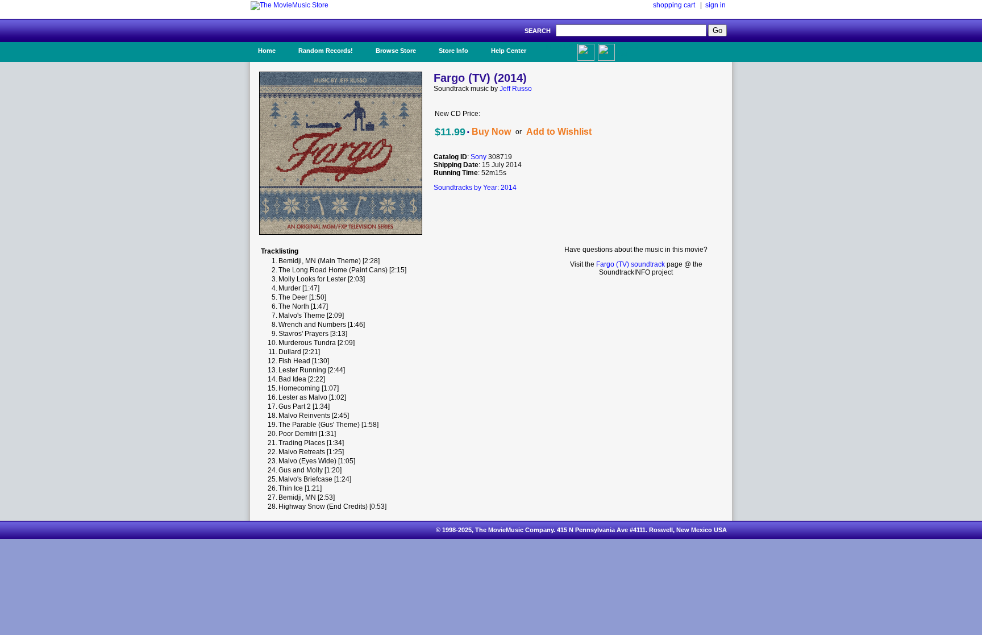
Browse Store (396, 50)
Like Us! (558, 47)
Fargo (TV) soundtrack (630, 264)
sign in (715, 5)
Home (267, 50)
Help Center (508, 50)
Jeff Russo (516, 89)
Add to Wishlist (559, 131)
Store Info (453, 50)
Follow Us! (628, 50)
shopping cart (674, 5)
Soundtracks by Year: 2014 (475, 188)
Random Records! (325, 50)
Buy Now (491, 131)
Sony (478, 157)
